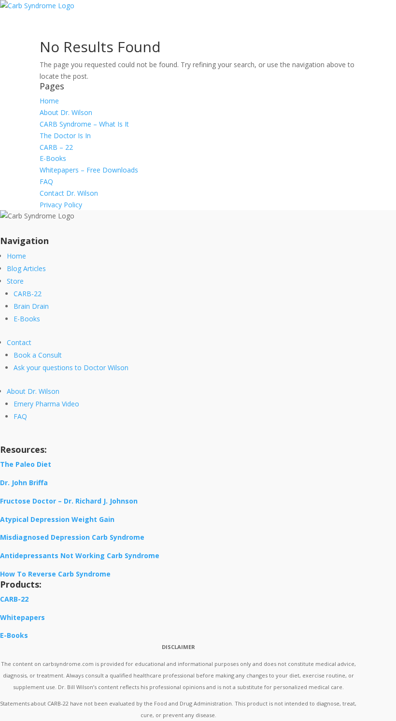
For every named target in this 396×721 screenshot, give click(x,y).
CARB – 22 (56, 147)
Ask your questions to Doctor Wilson (71, 367)
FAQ (46, 181)
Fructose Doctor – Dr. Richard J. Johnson (69, 500)
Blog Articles (26, 268)
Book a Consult (38, 355)
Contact (19, 342)
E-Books (53, 158)
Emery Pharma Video (46, 403)
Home (49, 100)
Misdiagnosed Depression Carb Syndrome (72, 537)
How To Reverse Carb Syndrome (55, 573)
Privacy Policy (61, 204)
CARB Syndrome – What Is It (84, 124)
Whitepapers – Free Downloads (89, 169)
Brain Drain (31, 306)
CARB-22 (28, 293)
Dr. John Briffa (24, 482)
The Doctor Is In (65, 135)
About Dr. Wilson (66, 112)
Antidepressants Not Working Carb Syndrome (79, 555)
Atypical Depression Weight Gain (57, 519)
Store (15, 281)
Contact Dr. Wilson (69, 193)
